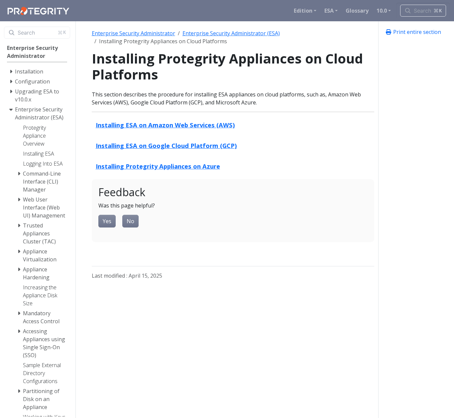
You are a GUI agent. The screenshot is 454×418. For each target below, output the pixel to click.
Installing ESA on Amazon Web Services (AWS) (165, 125)
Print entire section (416, 32)
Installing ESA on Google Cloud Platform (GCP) (166, 145)
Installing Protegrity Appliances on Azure (158, 166)
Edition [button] (303, 10)
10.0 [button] (382, 10)
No (130, 221)
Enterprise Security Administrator (133, 33)
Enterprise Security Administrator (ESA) (231, 33)
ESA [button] (329, 10)
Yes (107, 221)
